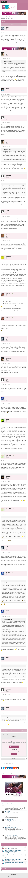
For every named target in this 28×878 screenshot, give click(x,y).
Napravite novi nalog (14, 746)
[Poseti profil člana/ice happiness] (2, 257)
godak (7, 211)
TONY (7, 88)
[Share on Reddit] (14, 768)
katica (7, 419)
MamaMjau (9, 235)
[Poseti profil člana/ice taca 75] (2, 54)
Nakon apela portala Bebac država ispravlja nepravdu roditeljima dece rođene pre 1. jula (13, 851)
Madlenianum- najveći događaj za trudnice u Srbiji (14, 847)
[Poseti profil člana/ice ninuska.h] (2, 359)
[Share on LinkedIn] (8, 768)
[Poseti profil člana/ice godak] (2, 211)
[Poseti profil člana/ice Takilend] (2, 398)
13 (13, 256)
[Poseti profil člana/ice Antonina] (2, 690)
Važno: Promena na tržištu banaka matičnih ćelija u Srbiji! (14, 855)
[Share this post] (26, 32)
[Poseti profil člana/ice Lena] (2, 117)
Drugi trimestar (7, 811)
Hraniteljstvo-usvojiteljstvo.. (10, 819)
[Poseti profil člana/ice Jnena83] (3, 820)
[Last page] (26, 24)
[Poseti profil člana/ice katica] (2, 420)
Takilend (8, 398)
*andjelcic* (10, 828)
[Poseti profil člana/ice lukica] (2, 28)
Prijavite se (14, 754)
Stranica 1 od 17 (14, 24)
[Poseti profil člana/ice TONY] (2, 89)
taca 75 (8, 53)
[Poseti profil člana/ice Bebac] (3, 848)
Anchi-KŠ (8, 455)
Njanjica (8, 293)
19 (10, 379)
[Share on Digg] (10, 768)
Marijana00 (10, 804)
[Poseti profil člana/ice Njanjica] (2, 294)
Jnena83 (9, 820)
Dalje (23, 24)
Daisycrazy (10, 812)
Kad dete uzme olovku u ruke (10, 827)
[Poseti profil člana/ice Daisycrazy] (3, 812)
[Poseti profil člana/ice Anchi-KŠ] (2, 456)
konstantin (9, 476)
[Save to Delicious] (12, 768)
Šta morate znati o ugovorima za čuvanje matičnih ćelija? (14, 863)
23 (13, 476)
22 (12, 572)
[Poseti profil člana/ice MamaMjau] (2, 235)
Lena (7, 117)
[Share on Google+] (6, 768)
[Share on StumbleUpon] (16, 768)
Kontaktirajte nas (14, 874)
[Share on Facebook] (1, 768)
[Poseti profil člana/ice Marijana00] (3, 804)
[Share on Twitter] (4, 768)
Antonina (8, 689)
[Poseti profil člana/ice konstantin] (2, 477)
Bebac (9, 848)
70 (13, 358)
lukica (6, 18)
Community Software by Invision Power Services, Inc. (14, 876)
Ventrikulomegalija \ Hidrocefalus (11, 835)
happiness (8, 256)
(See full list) (9, 868)
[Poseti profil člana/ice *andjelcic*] (3, 828)
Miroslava (8, 175)
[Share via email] (18, 768)
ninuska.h (8, 358)
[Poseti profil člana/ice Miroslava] (2, 176)
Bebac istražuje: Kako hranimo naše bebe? (13, 859)
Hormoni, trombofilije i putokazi (10, 803)
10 (13, 455)
